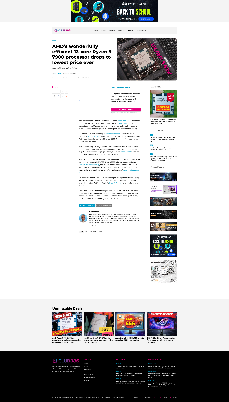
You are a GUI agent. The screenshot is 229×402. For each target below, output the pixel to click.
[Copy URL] (54, 92)
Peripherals (152, 364)
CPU (90, 232)
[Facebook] (58, 96)
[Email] (58, 92)
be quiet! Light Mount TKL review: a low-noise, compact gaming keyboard (161, 367)
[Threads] (160, 397)
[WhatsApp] (66, 92)
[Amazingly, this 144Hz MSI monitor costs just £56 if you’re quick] (130, 324)
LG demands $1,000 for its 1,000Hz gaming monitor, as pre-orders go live (162, 139)
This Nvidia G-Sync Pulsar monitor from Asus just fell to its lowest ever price (161, 340)
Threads (165, 397)
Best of (118, 364)
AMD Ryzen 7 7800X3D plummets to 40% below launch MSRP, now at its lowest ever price (163, 121)
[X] (54, 96)
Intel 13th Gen (124, 123)
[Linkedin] (62, 96)
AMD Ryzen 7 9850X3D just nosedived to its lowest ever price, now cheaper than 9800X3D (66, 340)
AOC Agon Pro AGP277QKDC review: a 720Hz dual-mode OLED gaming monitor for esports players (162, 385)
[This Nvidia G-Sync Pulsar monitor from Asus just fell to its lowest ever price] (162, 324)
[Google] (170, 397)
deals (95, 232)
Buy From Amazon (126, 110)
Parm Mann (57, 73)
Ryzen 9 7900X (115, 183)
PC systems (152, 371)
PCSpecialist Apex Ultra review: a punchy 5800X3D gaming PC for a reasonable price (162, 375)
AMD (86, 232)
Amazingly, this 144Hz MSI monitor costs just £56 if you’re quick (130, 339)
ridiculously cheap (113, 134)
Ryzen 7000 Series (124, 121)
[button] (172, 30)
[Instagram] (92, 225)
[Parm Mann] (83, 218)
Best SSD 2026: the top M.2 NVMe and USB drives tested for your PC (129, 374)
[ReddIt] (66, 96)
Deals (54, 40)
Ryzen (100, 232)
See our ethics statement (94, 78)
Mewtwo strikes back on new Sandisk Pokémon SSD (160, 149)
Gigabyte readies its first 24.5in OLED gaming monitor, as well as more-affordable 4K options (163, 158)
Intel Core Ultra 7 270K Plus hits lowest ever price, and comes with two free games (98, 340)
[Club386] (62, 30)
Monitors (151, 380)
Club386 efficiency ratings (89, 165)
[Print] (62, 92)
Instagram (148, 397)
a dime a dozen (94, 136)
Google (175, 397)
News (151, 135)
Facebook (137, 397)
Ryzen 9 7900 (126, 152)
